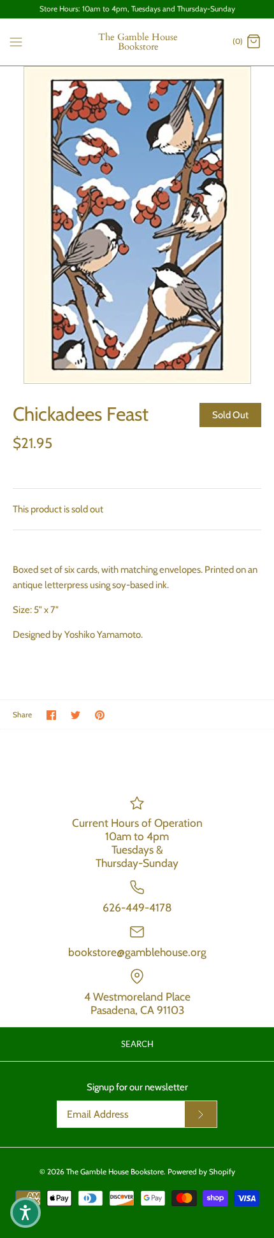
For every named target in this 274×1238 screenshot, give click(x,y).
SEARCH (137, 1044)
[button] (25, 1212)
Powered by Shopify (201, 1171)
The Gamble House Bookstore (115, 1171)
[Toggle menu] (16, 41)
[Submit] (201, 1114)
